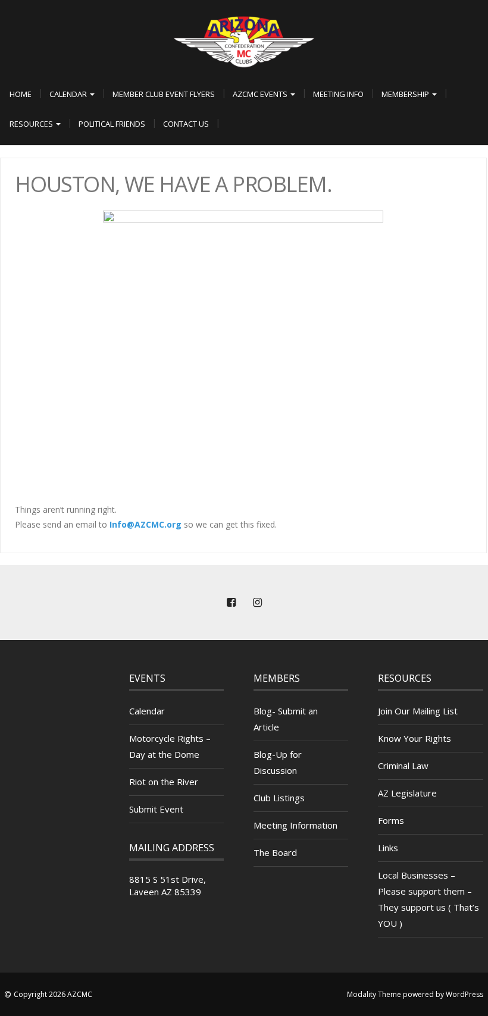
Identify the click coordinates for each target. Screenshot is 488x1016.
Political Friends (112, 123)
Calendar (69, 94)
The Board (275, 852)
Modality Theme (374, 994)
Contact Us (186, 123)
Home (21, 94)
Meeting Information (295, 825)
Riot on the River (163, 782)
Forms (391, 820)
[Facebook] (231, 603)
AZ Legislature (407, 793)
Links (388, 848)
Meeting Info (338, 94)
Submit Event (156, 809)
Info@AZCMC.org (146, 524)
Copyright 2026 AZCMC (53, 994)
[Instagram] (257, 603)
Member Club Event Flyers (163, 94)
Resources (32, 123)
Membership (406, 94)
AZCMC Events (261, 94)
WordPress (464, 994)
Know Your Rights (414, 738)
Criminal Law (403, 766)
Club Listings (279, 798)
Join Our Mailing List (418, 711)
